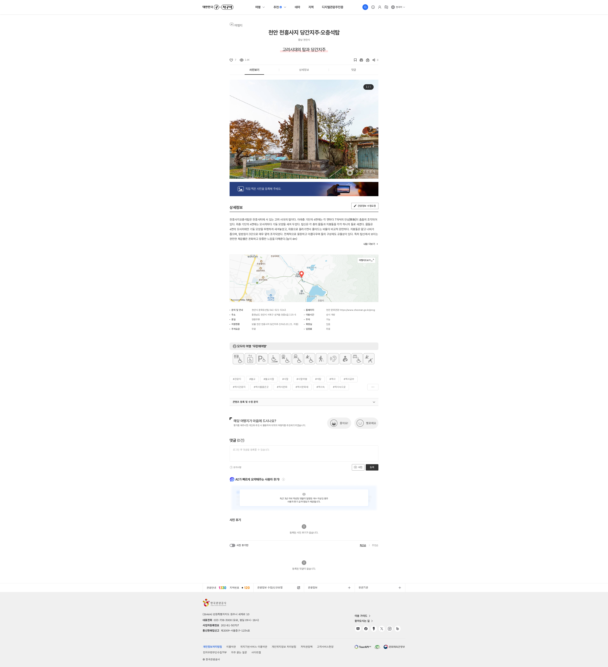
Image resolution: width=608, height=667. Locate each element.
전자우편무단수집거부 (215, 652)
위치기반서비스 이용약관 (253, 646)
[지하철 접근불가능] (285, 358)
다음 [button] (370, 129)
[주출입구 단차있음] (273, 358)
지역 (311, 7)
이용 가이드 (361, 615)
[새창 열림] (360, 60)
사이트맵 (256, 652)
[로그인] (380, 7)
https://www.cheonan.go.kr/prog (357, 310)
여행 (258, 7)
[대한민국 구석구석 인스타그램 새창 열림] (389, 628)
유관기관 (363, 587)
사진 (359, 467)
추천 (276, 7)
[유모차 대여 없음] (368, 358)
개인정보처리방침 (212, 646)
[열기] (374, 402)
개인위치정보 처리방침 (284, 646)
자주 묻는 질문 (239, 652)
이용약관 (231, 646)
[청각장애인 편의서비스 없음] (333, 358)
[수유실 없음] (345, 358)
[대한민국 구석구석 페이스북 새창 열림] (366, 628)
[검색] (365, 7)
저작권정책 (307, 646)
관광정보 (312, 587)
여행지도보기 (366, 260)
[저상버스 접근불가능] (297, 358)
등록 (372, 467)
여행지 (238, 25)
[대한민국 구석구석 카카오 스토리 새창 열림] (373, 628)
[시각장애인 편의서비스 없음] (321, 358)
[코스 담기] (366, 60)
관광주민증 (332, 7)
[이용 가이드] (373, 7)
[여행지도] (386, 7)
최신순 (363, 545)
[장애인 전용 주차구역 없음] (262, 358)
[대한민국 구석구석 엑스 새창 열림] (381, 628)
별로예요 (371, 423)
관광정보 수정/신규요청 (270, 587)
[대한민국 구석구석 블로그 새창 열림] (358, 628)
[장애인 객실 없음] (357, 358)
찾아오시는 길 (362, 621)
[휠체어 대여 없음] (309, 358)
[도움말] (231, 467)
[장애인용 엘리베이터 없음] (250, 358)
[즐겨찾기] (354, 60)
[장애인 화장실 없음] (238, 358)
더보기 (372, 387)
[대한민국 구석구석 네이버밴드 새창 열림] (397, 628)
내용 (369, 244)
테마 (297, 7)
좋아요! (344, 423)
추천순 (375, 545)
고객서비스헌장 (325, 646)
